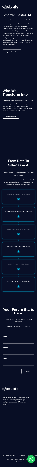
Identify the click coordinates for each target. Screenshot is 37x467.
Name (5, 337)
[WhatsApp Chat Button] (31, 459)
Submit (28, 371)
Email (5, 359)
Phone (6, 348)
